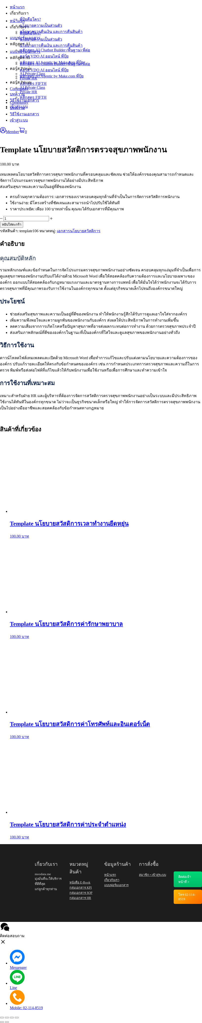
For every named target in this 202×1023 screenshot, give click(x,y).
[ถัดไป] (7, 1022)
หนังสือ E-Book (79, 882)
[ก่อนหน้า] (2, 1022)
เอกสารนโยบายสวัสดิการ (79, 231)
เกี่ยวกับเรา (19, 27)
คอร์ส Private (21, 82)
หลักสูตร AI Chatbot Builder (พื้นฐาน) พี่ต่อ (55, 64)
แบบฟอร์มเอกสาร (25, 51)
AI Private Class (32, 87)
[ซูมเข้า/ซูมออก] (2, 1017)
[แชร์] (12, 1017)
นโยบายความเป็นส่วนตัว (41, 39)
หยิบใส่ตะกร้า (11, 224)
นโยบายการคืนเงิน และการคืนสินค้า (51, 45)
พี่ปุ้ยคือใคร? (30, 33)
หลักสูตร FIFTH (33, 97)
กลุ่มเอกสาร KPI (80, 887)
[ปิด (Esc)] (17, 1017)
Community (19, 102)
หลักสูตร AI (20, 58)
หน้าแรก (17, 21)
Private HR (28, 92)
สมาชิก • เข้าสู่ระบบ (152, 875)
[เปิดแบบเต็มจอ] (7, 1017)
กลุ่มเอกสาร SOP (80, 893)
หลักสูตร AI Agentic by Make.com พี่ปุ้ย (52, 76)
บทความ (17, 108)
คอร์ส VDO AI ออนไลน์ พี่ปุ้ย (44, 70)
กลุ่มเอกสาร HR (80, 898)
